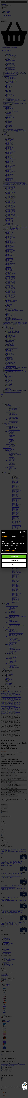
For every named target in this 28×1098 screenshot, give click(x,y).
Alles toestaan (14, 556)
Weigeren (14, 564)
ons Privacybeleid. (11, 550)
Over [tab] (23, 536)
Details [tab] (14, 536)
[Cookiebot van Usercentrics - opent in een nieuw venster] (20, 532)
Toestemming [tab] (5, 536)
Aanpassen (13, 560)
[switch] (25, 1089)
